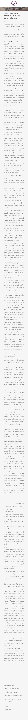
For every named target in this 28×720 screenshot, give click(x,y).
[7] (7, 252)
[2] (15, 88)
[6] (23, 218)
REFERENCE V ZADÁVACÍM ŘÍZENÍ (11, 688)
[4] (23, 140)
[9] (8, 444)
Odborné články (16, 20)
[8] (15, 380)
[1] (11, 41)
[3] (17, 129)
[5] (14, 155)
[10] (15, 466)
